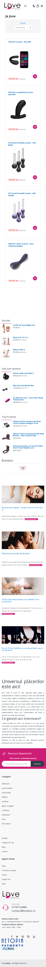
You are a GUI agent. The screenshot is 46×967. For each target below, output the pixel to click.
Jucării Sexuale (7, 788)
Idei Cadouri (6, 824)
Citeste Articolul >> (31, 519)
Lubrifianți (5, 810)
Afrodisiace (6, 815)
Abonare (37, 764)
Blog (3, 847)
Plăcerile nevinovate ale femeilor (16, 553)
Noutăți (4, 838)
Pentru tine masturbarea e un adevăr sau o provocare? (20, 600)
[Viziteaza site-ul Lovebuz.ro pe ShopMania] (23, 948)
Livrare (4, 875)
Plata (4, 866)
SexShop (5, 801)
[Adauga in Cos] (35, 76)
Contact (5, 851)
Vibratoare (6, 784)
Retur (4, 884)
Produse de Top (8, 842)
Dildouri (5, 797)
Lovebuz (7, 963)
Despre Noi (6, 879)
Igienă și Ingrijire (8, 806)
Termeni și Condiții (9, 870)
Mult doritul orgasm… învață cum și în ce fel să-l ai (22, 508)
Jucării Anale (6, 792)
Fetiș (3, 819)
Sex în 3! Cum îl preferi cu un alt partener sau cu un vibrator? (22, 649)
